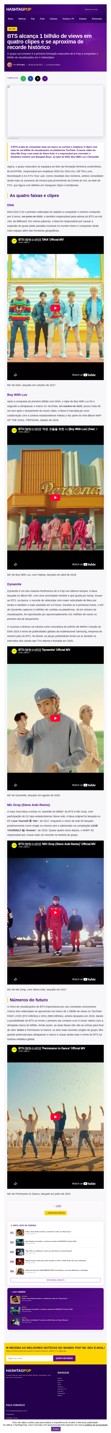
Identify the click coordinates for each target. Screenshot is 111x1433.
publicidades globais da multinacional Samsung (59, 631)
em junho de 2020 (32, 216)
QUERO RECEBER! (64, 1358)
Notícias (22, 19)
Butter (21, 1030)
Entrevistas (97, 19)
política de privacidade (96, 1425)
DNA (18, 385)
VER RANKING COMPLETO (55, 1280)
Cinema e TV (68, 19)
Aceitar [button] (56, 1429)
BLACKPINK (14, 171)
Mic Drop (20, 989)
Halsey (61, 415)
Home (10, 19)
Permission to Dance (27, 1193)
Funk (42, 19)
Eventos (83, 19)
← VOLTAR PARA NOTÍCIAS (55, 1213)
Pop (33, 19)
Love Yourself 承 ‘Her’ (24, 821)
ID (42, 1016)
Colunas (53, 19)
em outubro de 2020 (70, 406)
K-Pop (58, 1206)
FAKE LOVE (14, 1016)
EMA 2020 (13, 631)
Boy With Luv (23, 574)
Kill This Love (84, 171)
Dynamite (20, 795)
